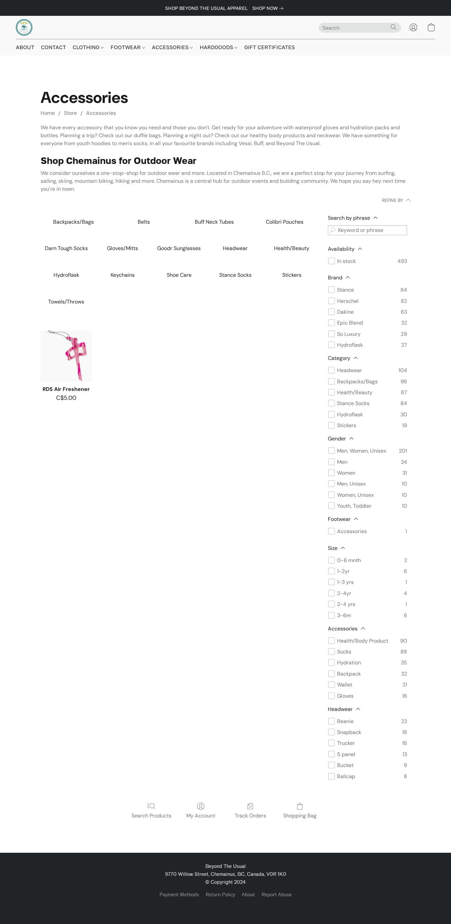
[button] (24, 27)
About (248, 895)
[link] (269, 8)
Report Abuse (276, 895)
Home (48, 113)
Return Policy (220, 895)
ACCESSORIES (171, 47)
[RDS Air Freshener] (66, 356)
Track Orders (250, 815)
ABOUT (25, 47)
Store (70, 113)
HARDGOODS (217, 47)
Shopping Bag (300, 815)
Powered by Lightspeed (225, 906)
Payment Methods (179, 895)
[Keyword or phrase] (333, 230)
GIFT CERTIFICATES (269, 47)
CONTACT (53, 47)
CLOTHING (87, 47)
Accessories (101, 113)
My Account (200, 815)
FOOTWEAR (126, 47)
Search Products (151, 815)
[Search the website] (394, 27)
